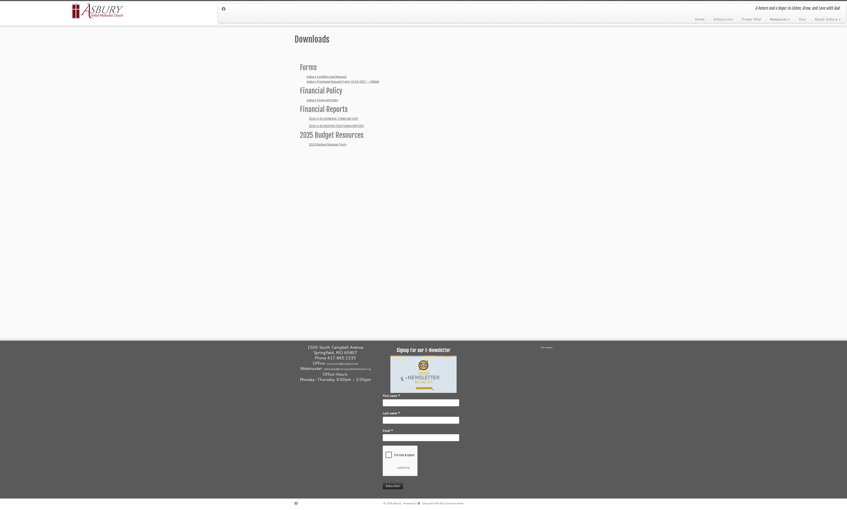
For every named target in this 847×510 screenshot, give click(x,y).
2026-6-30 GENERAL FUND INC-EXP (333, 118)
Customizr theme (454, 503)
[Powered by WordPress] (418, 502)
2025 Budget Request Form (327, 144)
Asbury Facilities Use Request (327, 77)
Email (388, 430)
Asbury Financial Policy (322, 100)
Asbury (397, 503)
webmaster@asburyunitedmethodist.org (347, 369)
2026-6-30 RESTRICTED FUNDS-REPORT (336, 126)
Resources (779, 19)
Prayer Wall (751, 19)
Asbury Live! (723, 19)
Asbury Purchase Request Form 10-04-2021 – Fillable (343, 81)
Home (700, 19)
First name (391, 396)
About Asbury (826, 19)
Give (802, 19)
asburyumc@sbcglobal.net (342, 364)
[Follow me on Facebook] (225, 9)
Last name (391, 413)
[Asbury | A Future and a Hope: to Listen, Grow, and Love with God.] (97, 11)
